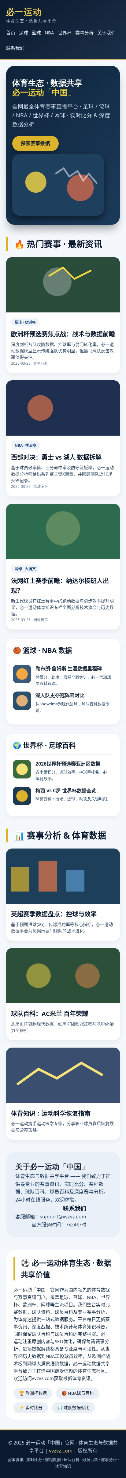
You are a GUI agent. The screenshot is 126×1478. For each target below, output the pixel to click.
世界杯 (65, 32)
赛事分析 (84, 32)
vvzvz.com (60, 1450)
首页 (10, 32)
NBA (49, 32)
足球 (23, 32)
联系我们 (15, 48)
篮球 (36, 32)
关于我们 (106, 32)
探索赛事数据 (35, 143)
